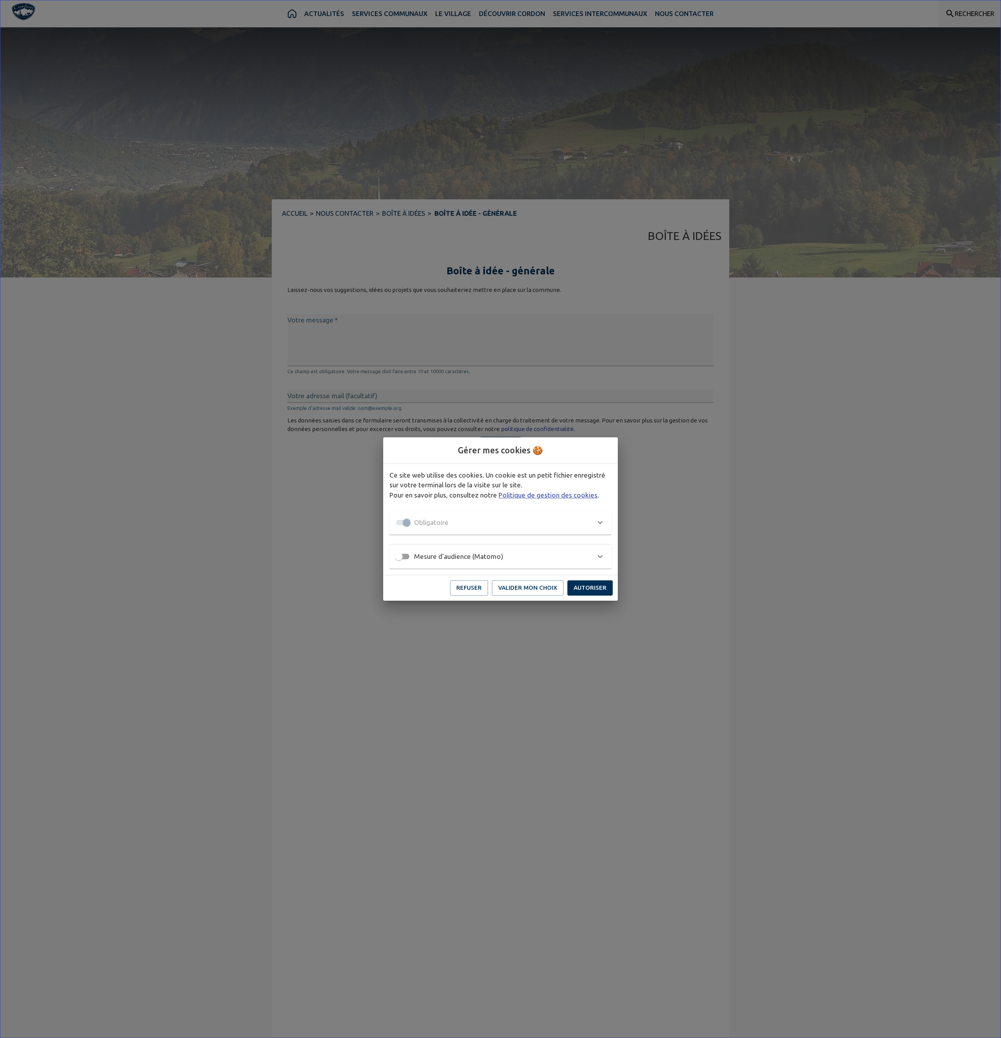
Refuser (469, 587)
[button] (500, 522)
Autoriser (590, 587)
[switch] (398, 556)
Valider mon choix (527, 587)
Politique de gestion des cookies (548, 495)
